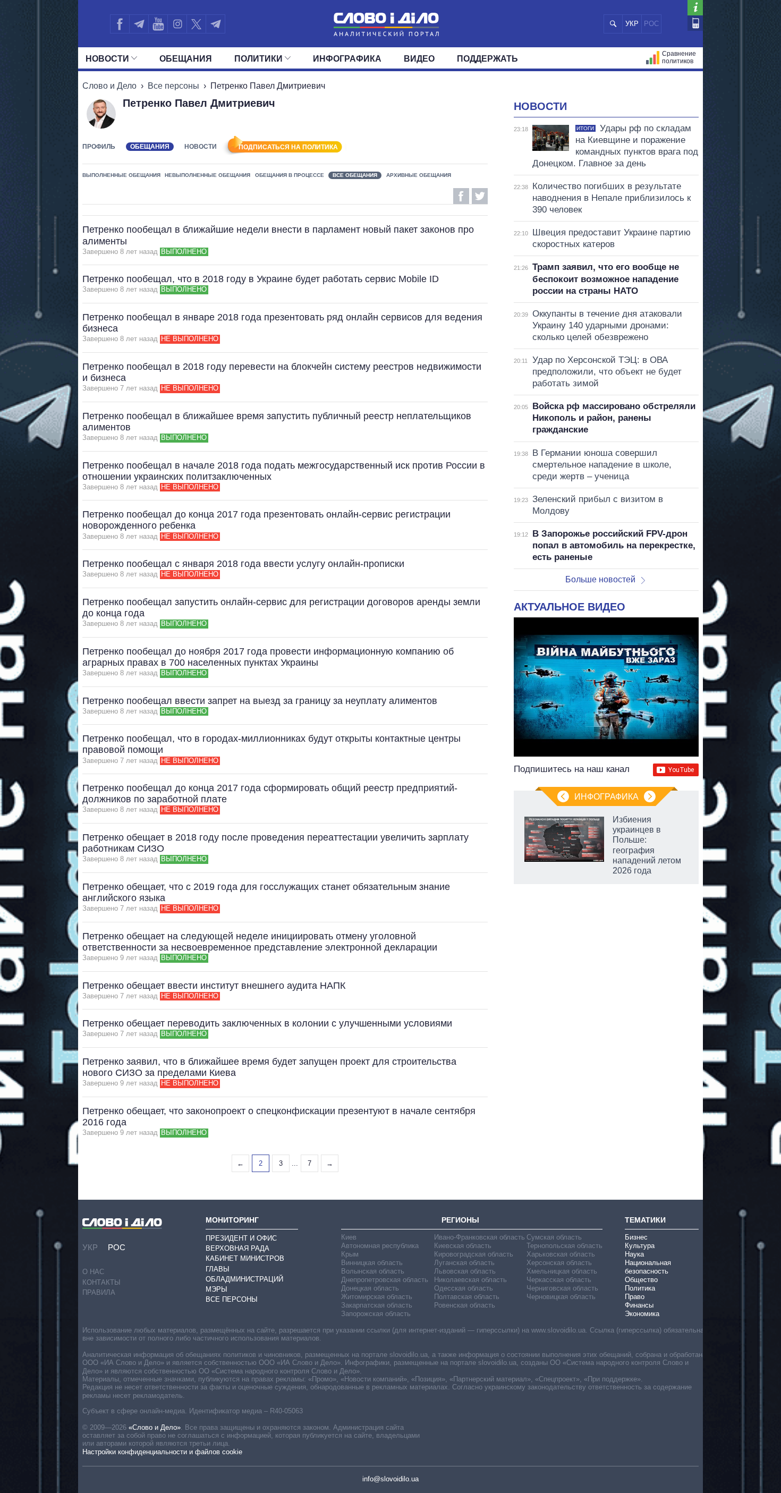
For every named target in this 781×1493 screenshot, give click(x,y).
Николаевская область (470, 1280)
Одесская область (463, 1288)
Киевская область (462, 1246)
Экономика (642, 1314)
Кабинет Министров (245, 1258)
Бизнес (636, 1237)
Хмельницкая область (562, 1271)
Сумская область (554, 1237)
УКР (632, 24)
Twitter (480, 196)
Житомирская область (376, 1297)
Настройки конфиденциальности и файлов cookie (162, 1452)
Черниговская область (562, 1288)
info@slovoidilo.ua (390, 1479)
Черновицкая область (561, 1297)
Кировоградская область (473, 1254)
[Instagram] (177, 23)
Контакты (101, 1282)
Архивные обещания (418, 175)
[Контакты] (695, 23)
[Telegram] (138, 23)
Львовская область (465, 1271)
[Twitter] (196, 23)
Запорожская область (376, 1314)
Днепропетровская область (384, 1280)
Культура (640, 1246)
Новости (107, 58)
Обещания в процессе (289, 175)
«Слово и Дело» (155, 1427)
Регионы (460, 1220)
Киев (348, 1237)
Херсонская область (559, 1263)
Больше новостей (600, 579)
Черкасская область (559, 1280)
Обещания (185, 58)
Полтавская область (466, 1297)
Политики (258, 58)
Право (634, 1297)
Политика (640, 1288)
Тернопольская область (564, 1246)
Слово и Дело (109, 85)
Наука (634, 1254)
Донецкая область (370, 1288)
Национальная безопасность (648, 1267)
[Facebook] (119, 23)
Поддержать (487, 58)
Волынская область (372, 1271)
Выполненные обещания (121, 175)
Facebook (461, 196)
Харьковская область (561, 1254)
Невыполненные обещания (207, 175)
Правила (98, 1292)
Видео (419, 58)
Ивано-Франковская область (479, 1237)
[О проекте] (695, 7)
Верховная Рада (237, 1248)
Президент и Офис (241, 1238)
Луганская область (464, 1263)
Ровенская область (464, 1305)
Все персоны (173, 85)
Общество (641, 1280)
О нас (93, 1272)
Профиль (98, 146)
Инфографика (347, 58)
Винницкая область (372, 1263)
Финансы (639, 1305)
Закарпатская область (376, 1305)
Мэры (216, 1289)
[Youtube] (157, 23)
